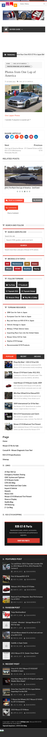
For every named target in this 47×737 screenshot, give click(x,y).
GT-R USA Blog (21, 726)
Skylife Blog (9, 502)
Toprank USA (13, 291)
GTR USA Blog (10, 483)
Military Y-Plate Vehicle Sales (18, 329)
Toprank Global (29, 291)
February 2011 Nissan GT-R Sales (22, 586)
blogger (37, 200)
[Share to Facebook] (7, 184)
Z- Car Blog (9, 507)
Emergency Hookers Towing (15, 475)
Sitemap (6, 459)
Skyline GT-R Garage (14, 341)
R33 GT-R (33, 41)
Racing (36, 269)
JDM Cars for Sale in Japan (17, 312)
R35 (7, 264)
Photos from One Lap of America (20, 73)
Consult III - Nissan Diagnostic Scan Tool (17, 450)
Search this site (10, 236)
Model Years (10, 35)
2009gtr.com (24, 722)
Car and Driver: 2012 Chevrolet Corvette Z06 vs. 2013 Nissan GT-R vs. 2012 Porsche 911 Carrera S (27, 566)
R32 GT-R (24, 41)
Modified (27, 269)
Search (23, 245)
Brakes (34, 264)
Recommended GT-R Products (18, 345)
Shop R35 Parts (23, 540)
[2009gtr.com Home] (6, 29)
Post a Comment (13, 213)
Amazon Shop (13, 297)
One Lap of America (20, 63)
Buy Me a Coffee (31, 297)
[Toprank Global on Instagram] (7, 4)
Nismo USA (9, 494)
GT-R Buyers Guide (12, 480)
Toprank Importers (9, 726)
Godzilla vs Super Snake (19, 643)
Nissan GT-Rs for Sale (10, 446)
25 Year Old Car (10, 472)
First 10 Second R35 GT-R (20, 576)
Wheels (9, 269)
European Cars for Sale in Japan (19, 316)
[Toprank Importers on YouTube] (11, 4)
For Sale (16, 47)
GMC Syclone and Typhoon (15, 477)
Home (5, 441)
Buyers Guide (15, 29)
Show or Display (11, 499)
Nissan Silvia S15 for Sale (16, 337)
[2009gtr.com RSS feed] (15, 5)
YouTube (11, 285)
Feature (37, 168)
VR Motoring (9, 505)
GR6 (27, 264)
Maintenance (25, 35)
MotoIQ (7, 491)
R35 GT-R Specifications (12, 455)
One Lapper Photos (12, 115)
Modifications (11, 41)
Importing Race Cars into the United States (23, 333)
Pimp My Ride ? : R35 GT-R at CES (26, 362)
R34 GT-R (8, 47)
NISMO (17, 269)
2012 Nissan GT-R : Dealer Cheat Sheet (25, 653)
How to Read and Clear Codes (15, 486)
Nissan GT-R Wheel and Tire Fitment (27, 424)
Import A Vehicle (11, 488)
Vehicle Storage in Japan (16, 325)
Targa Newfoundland (18, 612)
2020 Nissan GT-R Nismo (20, 710)
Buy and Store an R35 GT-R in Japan (20, 321)
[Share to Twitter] (9, 184)
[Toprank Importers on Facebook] (3, 5)
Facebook (23, 285)
